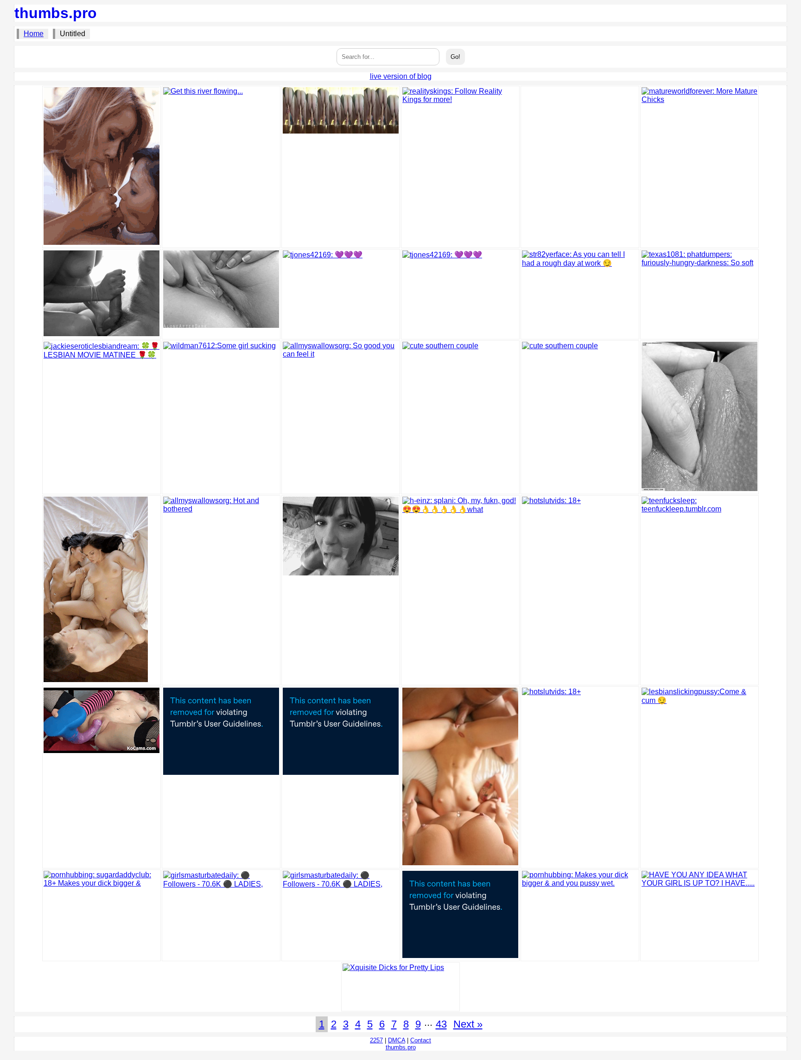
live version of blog (401, 76)
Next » (468, 1024)
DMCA (396, 1040)
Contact (420, 1040)
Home (34, 34)
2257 (376, 1040)
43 (441, 1024)
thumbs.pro (55, 13)
